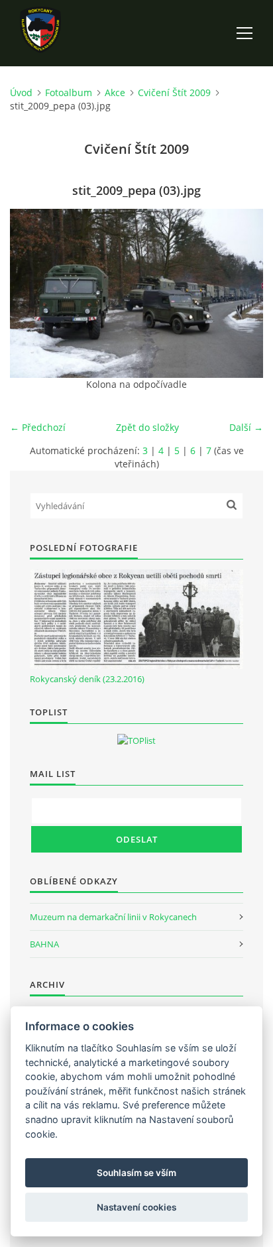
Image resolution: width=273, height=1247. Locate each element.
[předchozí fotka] (31, 293)
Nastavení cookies (136, 1207)
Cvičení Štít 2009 (174, 92)
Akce (115, 92)
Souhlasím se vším (136, 1172)
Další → (246, 427)
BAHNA (44, 944)
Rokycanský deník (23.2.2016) (87, 679)
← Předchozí (38, 427)
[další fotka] (241, 293)
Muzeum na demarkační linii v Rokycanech (113, 917)
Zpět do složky (147, 427)
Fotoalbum (68, 92)
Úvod (21, 92)
